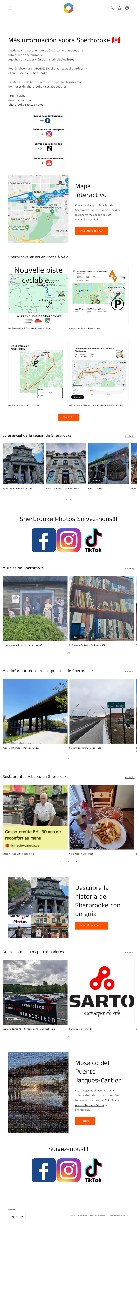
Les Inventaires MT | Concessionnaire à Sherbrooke (29, 1029)
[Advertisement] (68, 1270)
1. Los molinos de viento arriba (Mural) (22, 645)
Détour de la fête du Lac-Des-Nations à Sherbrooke (96, 405)
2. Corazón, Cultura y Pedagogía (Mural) (89, 645)
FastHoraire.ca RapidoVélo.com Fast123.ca (94, 1215)
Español (15, 1216)
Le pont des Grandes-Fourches (85, 748)
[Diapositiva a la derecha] (76, 499)
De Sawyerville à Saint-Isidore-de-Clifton (29, 328)
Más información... (91, 230)
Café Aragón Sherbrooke (82, 854)
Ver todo (129, 435)
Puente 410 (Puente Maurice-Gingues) (22, 748)
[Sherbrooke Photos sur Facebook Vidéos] (44, 551)
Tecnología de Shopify (120, 1215)
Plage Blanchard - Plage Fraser (85, 328)
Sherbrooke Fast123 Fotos (25, 104)
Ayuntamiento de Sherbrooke (18, 488)
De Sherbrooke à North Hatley (23, 405)
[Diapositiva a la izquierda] (60, 499)
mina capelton (95, 488)
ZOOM (85, 1121)
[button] (10, 8)
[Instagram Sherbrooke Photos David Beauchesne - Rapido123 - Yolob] (68, 551)
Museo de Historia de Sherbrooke (62, 488)
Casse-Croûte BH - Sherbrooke (18, 854)
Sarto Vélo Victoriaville (81, 1029)
